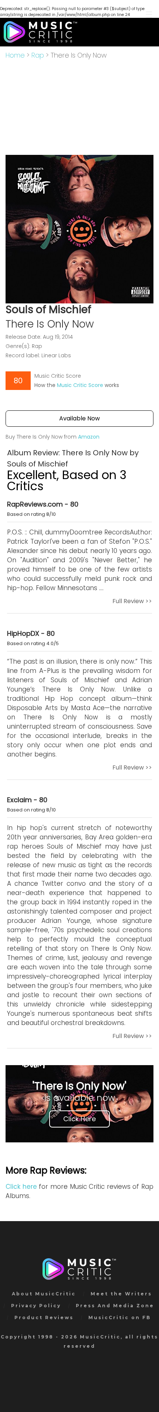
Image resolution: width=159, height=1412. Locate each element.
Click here (21, 1186)
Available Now (79, 418)
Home (15, 55)
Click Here (79, 1118)
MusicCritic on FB (119, 1317)
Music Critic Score (80, 385)
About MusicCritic (44, 1293)
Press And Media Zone (115, 1305)
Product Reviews (44, 1317)
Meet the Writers (121, 1293)
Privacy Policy (36, 1305)
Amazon (88, 436)
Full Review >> (132, 601)
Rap (37, 55)
